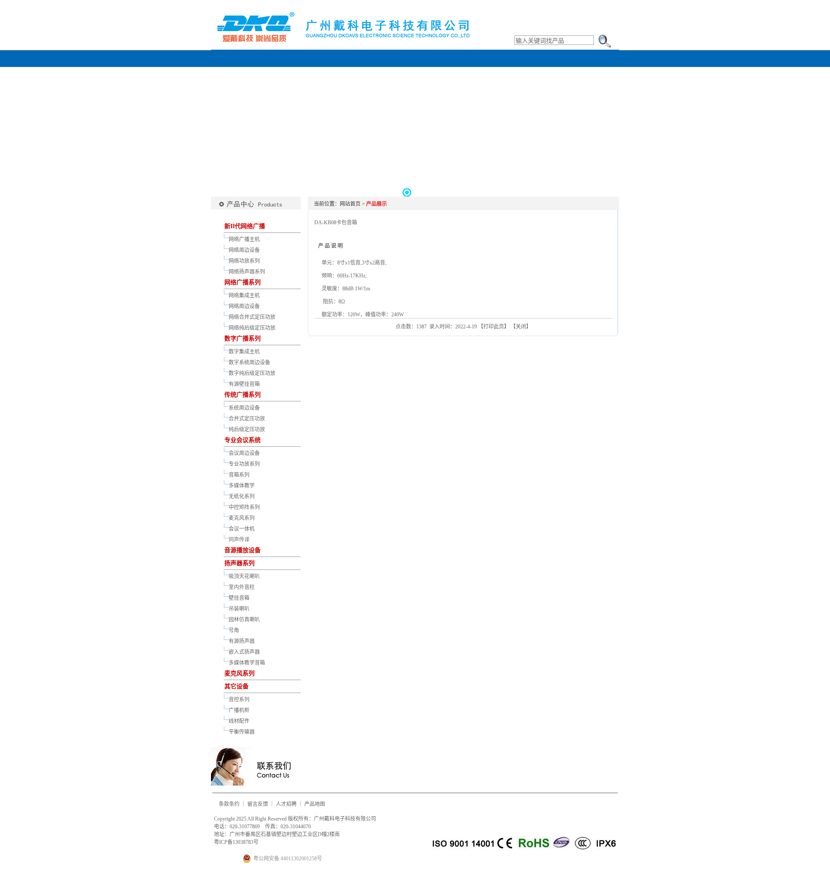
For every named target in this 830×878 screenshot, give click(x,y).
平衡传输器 (242, 732)
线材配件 (239, 721)
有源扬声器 (242, 641)
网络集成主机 (244, 296)
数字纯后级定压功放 (252, 373)
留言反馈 (257, 804)
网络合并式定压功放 (252, 317)
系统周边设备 (244, 408)
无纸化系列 (242, 496)
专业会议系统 (242, 440)
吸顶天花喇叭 (244, 576)
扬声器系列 (239, 563)
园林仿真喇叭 (244, 620)
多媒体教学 (242, 486)
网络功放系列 (244, 261)
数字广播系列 (242, 338)
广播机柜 (239, 710)
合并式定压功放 (247, 419)
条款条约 (229, 804)
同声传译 (239, 540)
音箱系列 (239, 475)
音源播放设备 (242, 550)
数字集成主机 (244, 352)
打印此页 (493, 327)
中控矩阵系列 (244, 507)
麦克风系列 (242, 518)
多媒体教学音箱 (247, 663)
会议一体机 (242, 529)
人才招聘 (286, 804)
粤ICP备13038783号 (236, 842)
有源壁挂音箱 (244, 384)
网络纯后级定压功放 (252, 328)
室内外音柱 (242, 587)
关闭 (521, 327)
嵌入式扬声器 (244, 652)
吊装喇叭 (239, 609)
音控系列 (239, 700)
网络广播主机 (244, 239)
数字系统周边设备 (249, 362)
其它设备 (236, 686)
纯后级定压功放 (247, 429)
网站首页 (350, 204)
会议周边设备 (244, 453)
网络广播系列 (242, 282)
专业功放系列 (244, 464)
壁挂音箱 (239, 598)
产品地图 (314, 804)
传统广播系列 (242, 394)
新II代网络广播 (244, 226)
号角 (234, 630)
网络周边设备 (244, 250)
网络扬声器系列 (247, 272)
